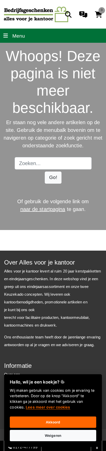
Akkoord (53, 422)
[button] (53, 178)
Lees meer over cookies (48, 407)
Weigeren (53, 435)
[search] (68, 14)
